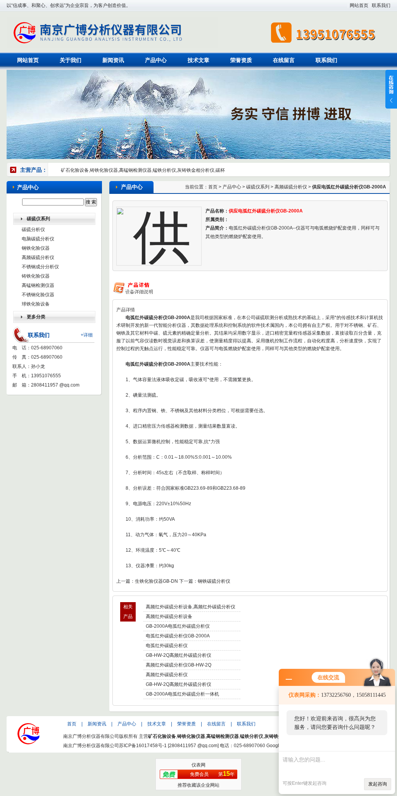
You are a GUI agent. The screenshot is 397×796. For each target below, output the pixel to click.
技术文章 (198, 60)
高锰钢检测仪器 (38, 285)
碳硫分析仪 (33, 229)
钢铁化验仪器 (36, 248)
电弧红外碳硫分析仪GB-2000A (178, 636)
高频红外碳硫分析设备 (169, 616)
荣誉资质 (241, 60)
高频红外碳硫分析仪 (167, 674)
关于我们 (70, 60)
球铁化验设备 (36, 304)
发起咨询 (377, 784)
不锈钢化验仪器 (38, 294)
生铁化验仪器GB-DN (156, 581)
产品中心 (156, 60)
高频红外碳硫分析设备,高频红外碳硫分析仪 (190, 607)
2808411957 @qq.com (55, 385)
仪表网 (198, 765)
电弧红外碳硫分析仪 (167, 645)
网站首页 (359, 5)
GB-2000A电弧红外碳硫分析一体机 (182, 694)
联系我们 (381, 5)
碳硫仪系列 (257, 187)
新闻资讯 (113, 60)
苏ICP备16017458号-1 (143, 745)
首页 (212, 187)
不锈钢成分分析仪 (40, 266)
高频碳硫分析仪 (38, 257)
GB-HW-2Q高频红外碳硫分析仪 (178, 655)
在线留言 (284, 60)
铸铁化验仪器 (36, 276)
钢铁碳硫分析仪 (214, 581)
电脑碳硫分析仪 (38, 239)
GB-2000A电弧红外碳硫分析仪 (178, 626)
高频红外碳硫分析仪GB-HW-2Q (178, 665)
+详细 (87, 335)
